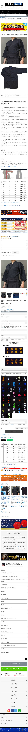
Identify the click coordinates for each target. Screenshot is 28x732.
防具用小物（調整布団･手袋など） (9, 588)
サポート (14, 702)
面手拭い (3, 621)
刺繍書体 (3, 335)
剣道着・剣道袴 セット (6, 608)
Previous (2, 274)
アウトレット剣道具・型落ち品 (8, 645)
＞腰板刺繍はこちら (16, 474)
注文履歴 (8, 13)
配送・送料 (14, 684)
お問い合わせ (4, 717)
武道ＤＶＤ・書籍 (5, 642)
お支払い (14, 680)
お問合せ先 (14, 691)
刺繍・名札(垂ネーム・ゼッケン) (8, 618)
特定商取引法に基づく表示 (7, 720)
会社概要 (14, 706)
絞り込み (16, 252)
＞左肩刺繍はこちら (5, 474)
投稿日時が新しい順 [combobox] (5, 252)
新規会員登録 (23, 550)
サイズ (2, 314)
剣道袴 (2, 604)
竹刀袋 (2, 611)
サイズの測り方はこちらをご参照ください (10, 205)
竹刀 (14, 729)
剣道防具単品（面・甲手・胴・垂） (10, 576)
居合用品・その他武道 (6, 628)
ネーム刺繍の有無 (5, 321)
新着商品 (2, 13)
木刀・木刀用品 (4, 598)
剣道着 (5, 17)
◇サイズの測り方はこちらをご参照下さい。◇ (10, 202)
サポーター (3, 635)
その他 (2, 648)
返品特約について (5, 434)
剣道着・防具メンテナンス (7, 632)
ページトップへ (26, 659)
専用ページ (18, 547)
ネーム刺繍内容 (4, 330)
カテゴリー (14, 695)
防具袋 (2, 615)
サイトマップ (4, 726)
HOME (1, 17)
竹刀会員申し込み (5, 652)
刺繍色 (2, 369)
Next (25, 274)
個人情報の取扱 (4, 723)
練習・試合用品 (4, 625)
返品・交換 (14, 687)
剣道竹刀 (3, 591)
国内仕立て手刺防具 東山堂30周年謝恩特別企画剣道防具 (12, 580)
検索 (27, 15)
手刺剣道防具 (4, 584)
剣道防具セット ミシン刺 (7, 573)
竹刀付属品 (3, 594)
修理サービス (4, 638)
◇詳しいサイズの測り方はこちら (8, 166)
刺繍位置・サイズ (5, 420)
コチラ (4, 327)
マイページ (20, 13)
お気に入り (14, 13)
